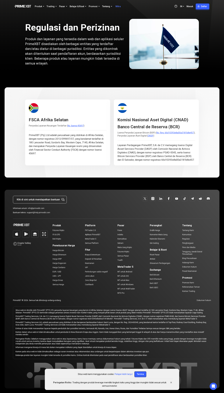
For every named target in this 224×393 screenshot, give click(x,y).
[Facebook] (168, 198)
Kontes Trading (188, 291)
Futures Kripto (58, 230)
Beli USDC (154, 287)
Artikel (152, 259)
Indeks (120, 235)
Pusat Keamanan (189, 271)
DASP (150, 135)
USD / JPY (57, 276)
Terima (140, 374)
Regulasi (186, 239)
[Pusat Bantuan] (176, 6)
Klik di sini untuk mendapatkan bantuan (38, 199)
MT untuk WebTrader (126, 289)
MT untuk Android (124, 272)
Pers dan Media (188, 247)
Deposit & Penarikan (93, 259)
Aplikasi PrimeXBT (92, 235)
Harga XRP (57, 259)
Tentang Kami (188, 230)
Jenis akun (89, 276)
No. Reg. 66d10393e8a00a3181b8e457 (175, 132)
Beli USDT (154, 283)
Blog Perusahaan (189, 258)
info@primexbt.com (36, 208)
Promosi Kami (188, 283)
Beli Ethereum (156, 279)
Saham (120, 243)
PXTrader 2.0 (90, 230)
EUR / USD (57, 272)
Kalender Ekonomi (157, 239)
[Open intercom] (213, 386)
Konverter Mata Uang (158, 235)
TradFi (120, 260)
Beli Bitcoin (154, 275)
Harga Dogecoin (59, 263)
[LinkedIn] (161, 198)
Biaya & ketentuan (92, 255)
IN (181, 6)
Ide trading (154, 243)
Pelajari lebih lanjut (124, 374)
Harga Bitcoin (58, 250)
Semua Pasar (123, 256)
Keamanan (89, 263)
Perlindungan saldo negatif (96, 272)
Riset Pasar (155, 255)
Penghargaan (188, 243)
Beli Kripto (57, 239)
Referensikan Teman (191, 287)
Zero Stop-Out (91, 280)
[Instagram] (153, 198)
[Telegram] (192, 198)
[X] (145, 198)
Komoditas (122, 239)
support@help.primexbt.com (38, 212)
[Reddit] (200, 198)
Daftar (204, 6)
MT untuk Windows (125, 284)
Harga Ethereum (59, 255)
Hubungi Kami (188, 263)
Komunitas (186, 235)
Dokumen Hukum (189, 267)
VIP (86, 267)
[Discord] (208, 198)
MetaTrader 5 (90, 239)
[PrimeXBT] (22, 6)
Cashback (89, 284)
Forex (119, 230)
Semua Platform (92, 243)
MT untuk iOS (123, 276)
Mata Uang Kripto (124, 247)
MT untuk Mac (123, 280)
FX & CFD (56, 235)
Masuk (190, 6)
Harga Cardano (59, 267)
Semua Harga (58, 284)
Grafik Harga (155, 230)
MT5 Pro (120, 293)
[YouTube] (176, 198)
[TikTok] (184, 198)
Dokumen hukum (204, 300)
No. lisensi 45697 (76, 125)
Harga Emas (58, 280)
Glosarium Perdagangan (160, 263)
